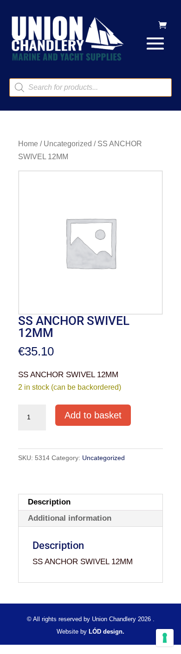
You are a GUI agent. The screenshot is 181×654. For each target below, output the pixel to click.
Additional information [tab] (69, 518)
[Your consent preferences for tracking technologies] (165, 638)
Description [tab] (49, 502)
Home (28, 144)
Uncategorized (68, 144)
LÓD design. (106, 631)
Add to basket (93, 415)
